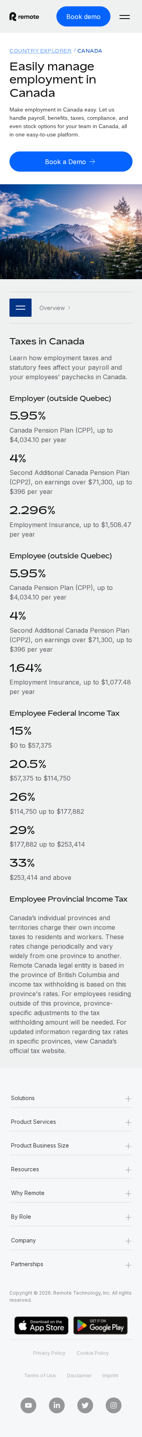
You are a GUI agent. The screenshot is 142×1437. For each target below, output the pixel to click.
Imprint (110, 1375)
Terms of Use (40, 1375)
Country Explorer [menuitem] (40, 51)
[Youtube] (28, 1405)
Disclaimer (79, 1375)
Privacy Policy (49, 1353)
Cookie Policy (93, 1353)
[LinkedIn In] (57, 1405)
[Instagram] (113, 1405)
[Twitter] (85, 1405)
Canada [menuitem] (90, 51)
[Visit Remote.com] (24, 16)
